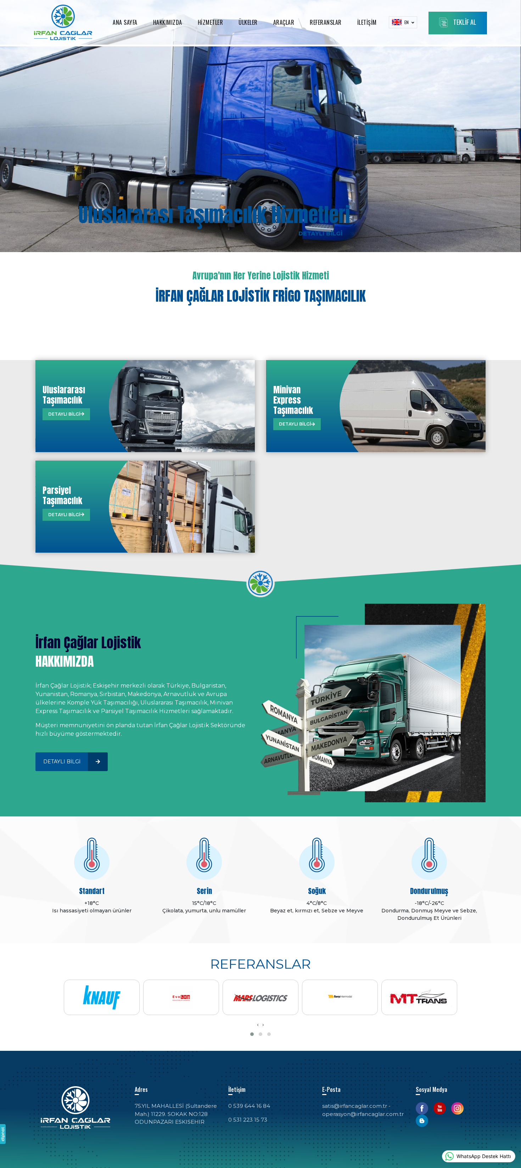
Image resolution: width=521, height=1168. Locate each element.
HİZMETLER (210, 22)
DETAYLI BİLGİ (321, 233)
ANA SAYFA (125, 22)
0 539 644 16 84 (249, 1106)
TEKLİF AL (464, 22)
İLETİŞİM (367, 22)
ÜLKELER (248, 22)
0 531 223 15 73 (247, 1119)
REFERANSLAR (326, 22)
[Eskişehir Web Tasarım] (3, 1134)
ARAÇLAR (284, 22)
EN (407, 22)
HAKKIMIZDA (167, 22)
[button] (252, 1034)
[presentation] (258, 1024)
